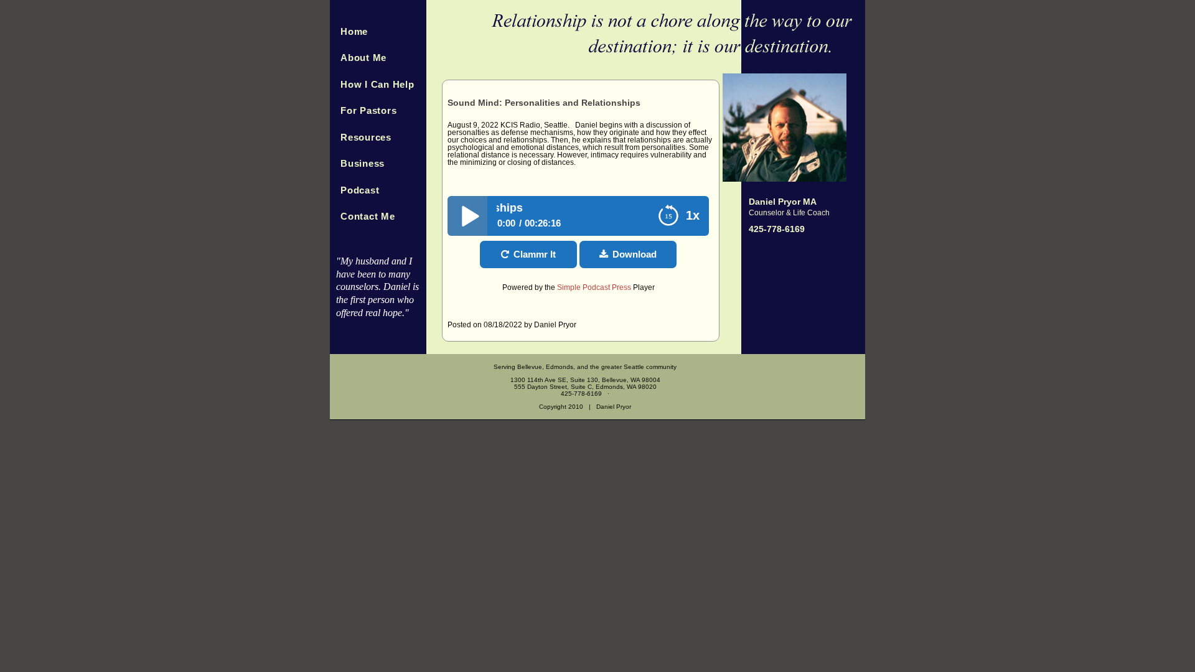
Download (634, 254)
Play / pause (467, 216)
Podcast (359, 190)
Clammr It (534, 254)
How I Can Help (377, 84)
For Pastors (368, 110)
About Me (363, 57)
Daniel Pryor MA (783, 202)
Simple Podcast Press (594, 287)
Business (362, 163)
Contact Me (367, 216)
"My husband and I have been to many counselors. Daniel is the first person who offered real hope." (377, 287)
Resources (365, 137)
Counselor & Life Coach (789, 213)
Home (354, 31)
